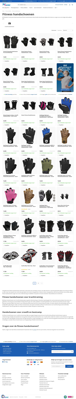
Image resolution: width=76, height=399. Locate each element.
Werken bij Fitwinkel (25, 377)
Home (3, 11)
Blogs (22, 384)
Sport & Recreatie (37, 7)
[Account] (69, 4)
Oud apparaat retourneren (8, 383)
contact (34, 329)
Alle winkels (42, 376)
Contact (4, 376)
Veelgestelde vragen (6, 384)
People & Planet (24, 383)
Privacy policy (21, 396)
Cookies (25, 396)
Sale (55, 7)
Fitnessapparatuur (14, 7)
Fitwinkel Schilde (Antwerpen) (45, 388)
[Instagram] (4, 361)
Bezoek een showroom (48, 7)
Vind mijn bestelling (7, 348)
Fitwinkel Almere (43, 377)
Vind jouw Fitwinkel (59, 4)
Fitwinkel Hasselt (43, 390)
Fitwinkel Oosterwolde (44, 384)
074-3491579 (30, 351)
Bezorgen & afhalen (7, 350)
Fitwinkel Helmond (43, 383)
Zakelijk (65, 4)
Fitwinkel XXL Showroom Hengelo (46, 381)
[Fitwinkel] (5, 397)
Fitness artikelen (24, 7)
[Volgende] (42, 283)
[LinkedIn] (6, 361)
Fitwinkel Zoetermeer (44, 386)
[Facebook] (3, 361)
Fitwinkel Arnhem (43, 379)
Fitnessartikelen (8, 11)
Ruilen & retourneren (7, 351)
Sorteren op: (60, 30)
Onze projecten (61, 379)
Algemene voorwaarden (14, 396)
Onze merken (24, 379)
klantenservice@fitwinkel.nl (33, 353)
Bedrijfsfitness (61, 377)
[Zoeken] (72, 351)
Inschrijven (69, 366)
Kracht (30, 7)
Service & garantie (6, 353)
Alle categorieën (5, 7)
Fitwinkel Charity (24, 381)
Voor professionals (62, 376)
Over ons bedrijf (24, 376)
